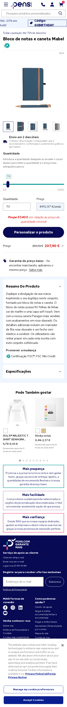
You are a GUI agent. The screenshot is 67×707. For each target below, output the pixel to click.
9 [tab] (47, 460)
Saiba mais (36, 270)
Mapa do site (41, 633)
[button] (5, 431)
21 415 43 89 (20, 565)
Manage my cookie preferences (33, 689)
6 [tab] (37, 460)
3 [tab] (27, 460)
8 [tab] (44, 460)
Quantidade (10, 199)
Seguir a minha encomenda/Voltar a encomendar (46, 614)
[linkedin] (20, 609)
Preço (40, 199)
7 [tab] (40, 460)
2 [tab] (23, 460)
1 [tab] (20, 460)
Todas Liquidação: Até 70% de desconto (24, 33)
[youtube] (5, 614)
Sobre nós (8, 625)
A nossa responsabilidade (16, 637)
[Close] (62, 645)
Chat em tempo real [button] (13, 557)
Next (59, 127)
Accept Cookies (33, 700)
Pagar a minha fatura (46, 621)
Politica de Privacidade (15, 589)
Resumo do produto (23, 286)
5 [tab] (33, 460)
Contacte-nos (42, 637)
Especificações (18, 371)
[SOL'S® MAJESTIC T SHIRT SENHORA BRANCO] (17, 412)
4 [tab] (30, 460)
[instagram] (13, 609)
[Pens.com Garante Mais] (16, 543)
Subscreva (55, 581)
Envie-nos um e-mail (13, 561)
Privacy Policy (34, 673)
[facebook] (5, 609)
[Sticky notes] (49, 412)
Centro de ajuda (43, 607)
